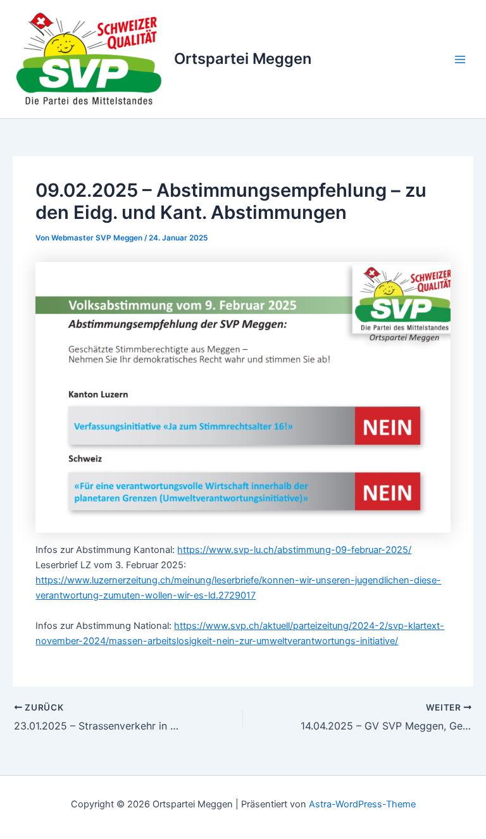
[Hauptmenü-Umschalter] (460, 59)
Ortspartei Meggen (242, 58)
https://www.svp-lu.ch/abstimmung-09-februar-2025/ (294, 550)
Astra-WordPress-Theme (362, 804)
